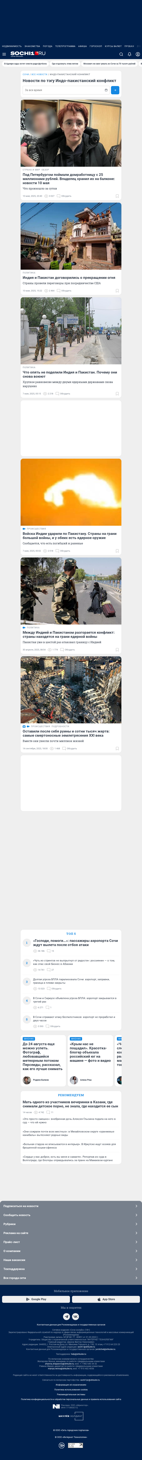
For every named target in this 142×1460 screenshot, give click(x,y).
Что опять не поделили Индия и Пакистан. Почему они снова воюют (70, 374)
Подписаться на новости (20, 1206)
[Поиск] (121, 54)
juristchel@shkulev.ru (105, 1349)
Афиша (82, 46)
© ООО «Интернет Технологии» (71, 1437)
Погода (47, 46)
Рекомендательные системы (71, 1394)
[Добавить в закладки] (117, 196)
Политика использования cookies (71, 1389)
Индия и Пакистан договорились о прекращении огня (69, 278)
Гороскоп (96, 46)
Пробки (129, 46)
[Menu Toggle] (4, 54)
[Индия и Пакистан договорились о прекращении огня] (71, 236)
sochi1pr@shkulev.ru (90, 1380)
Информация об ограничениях (71, 1385)
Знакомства (32, 46)
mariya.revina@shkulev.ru (60, 1368)
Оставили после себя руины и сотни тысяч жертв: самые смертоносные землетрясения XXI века (66, 733)
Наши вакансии (14, 1260)
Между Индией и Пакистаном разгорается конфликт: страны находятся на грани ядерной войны (69, 634)
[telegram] (66, 1316)
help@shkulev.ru (78, 1354)
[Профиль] (138, 54)
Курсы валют (113, 46)
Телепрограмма (65, 46)
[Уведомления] (129, 54)
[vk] (75, 1316)
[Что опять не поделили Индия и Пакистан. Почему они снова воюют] (71, 330)
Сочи (26, 74)
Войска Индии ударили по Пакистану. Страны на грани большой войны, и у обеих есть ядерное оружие (70, 536)
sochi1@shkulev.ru (86, 1347)
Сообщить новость (16, 1215)
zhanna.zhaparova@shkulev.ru (59, 1364)
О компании (11, 1251)
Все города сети (14, 1278)
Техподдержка (14, 1269)
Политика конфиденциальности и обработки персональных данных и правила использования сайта (71, 1399)
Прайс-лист (11, 1242)
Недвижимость (12, 46)
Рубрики (9, 1224)
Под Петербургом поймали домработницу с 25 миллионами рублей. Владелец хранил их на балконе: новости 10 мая (69, 179)
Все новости (39, 74)
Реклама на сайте (15, 1233)
